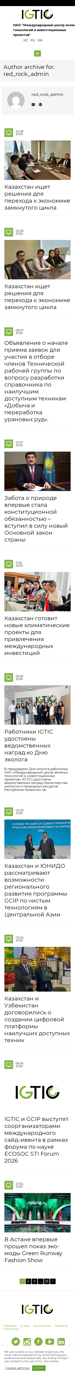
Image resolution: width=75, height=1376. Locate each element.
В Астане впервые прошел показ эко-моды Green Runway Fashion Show (33, 1249)
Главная (10, 1325)
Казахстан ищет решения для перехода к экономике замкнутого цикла (37, 197)
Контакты (11, 1329)
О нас (24, 1325)
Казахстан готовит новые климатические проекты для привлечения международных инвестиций (37, 635)
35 (46, 1281)
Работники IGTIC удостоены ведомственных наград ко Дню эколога (28, 745)
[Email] (33, 104)
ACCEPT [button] (38, 1368)
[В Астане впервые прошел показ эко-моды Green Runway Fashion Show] (37, 1212)
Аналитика (42, 1325)
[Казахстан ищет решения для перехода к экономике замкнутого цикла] (37, 160)
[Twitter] (15, 1341)
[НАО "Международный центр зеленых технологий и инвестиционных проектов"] (37, 14)
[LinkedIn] (61, 1341)
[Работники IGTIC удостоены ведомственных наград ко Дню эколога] (37, 705)
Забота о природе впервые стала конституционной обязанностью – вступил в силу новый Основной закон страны (36, 518)
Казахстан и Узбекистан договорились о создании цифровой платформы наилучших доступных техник (37, 1019)
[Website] (40, 104)
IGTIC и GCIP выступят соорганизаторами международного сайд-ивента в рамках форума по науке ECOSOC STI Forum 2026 (36, 1140)
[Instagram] (27, 1341)
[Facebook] (38, 1341)
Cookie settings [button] (17, 1368)
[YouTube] (49, 1341)
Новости (61, 1325)
